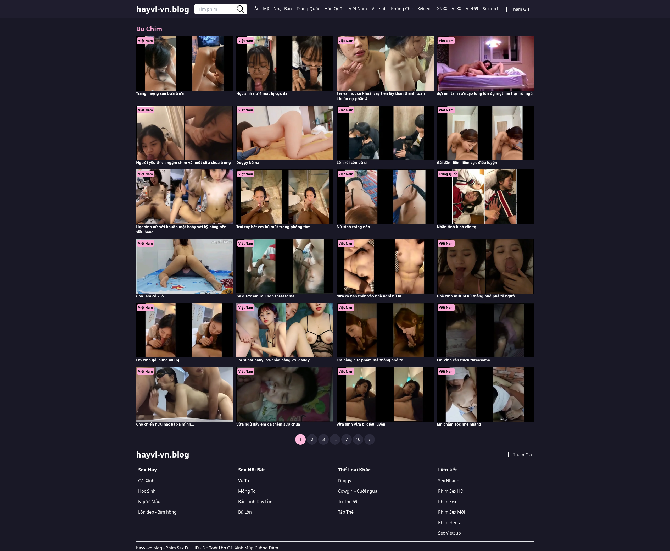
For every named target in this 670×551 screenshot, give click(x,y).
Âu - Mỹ (261, 9)
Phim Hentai (450, 522)
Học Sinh (147, 491)
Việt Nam (358, 9)
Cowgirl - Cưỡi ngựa (357, 491)
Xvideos (425, 9)
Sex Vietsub (449, 533)
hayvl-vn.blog (162, 9)
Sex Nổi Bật (251, 469)
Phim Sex (447, 501)
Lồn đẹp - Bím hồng (157, 512)
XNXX (442, 9)
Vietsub (379, 9)
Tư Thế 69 (347, 501)
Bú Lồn (245, 512)
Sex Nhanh (448, 480)
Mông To (247, 491)
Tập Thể (346, 512)
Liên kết (447, 469)
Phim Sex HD (451, 491)
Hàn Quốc (334, 9)
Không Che (402, 9)
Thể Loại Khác (354, 469)
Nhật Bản (282, 9)
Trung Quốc (308, 9)
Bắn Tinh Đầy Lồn (255, 501)
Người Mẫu (149, 501)
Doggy (344, 480)
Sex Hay (147, 469)
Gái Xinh (146, 480)
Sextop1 (491, 9)
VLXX (456, 9)
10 (358, 439)
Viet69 (472, 9)
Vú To (243, 480)
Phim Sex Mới (451, 512)
